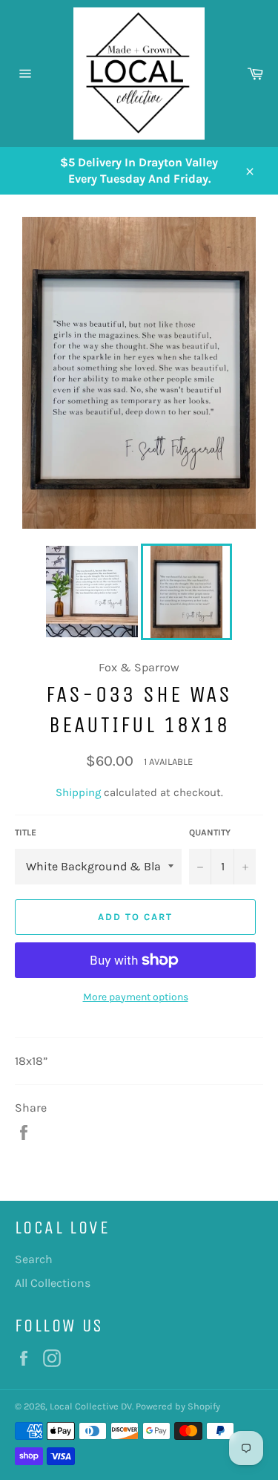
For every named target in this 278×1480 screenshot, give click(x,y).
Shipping (78, 792)
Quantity (210, 832)
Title (25, 832)
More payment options (135, 997)
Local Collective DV (91, 1406)
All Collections (52, 1283)
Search (34, 1259)
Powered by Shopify (178, 1406)
